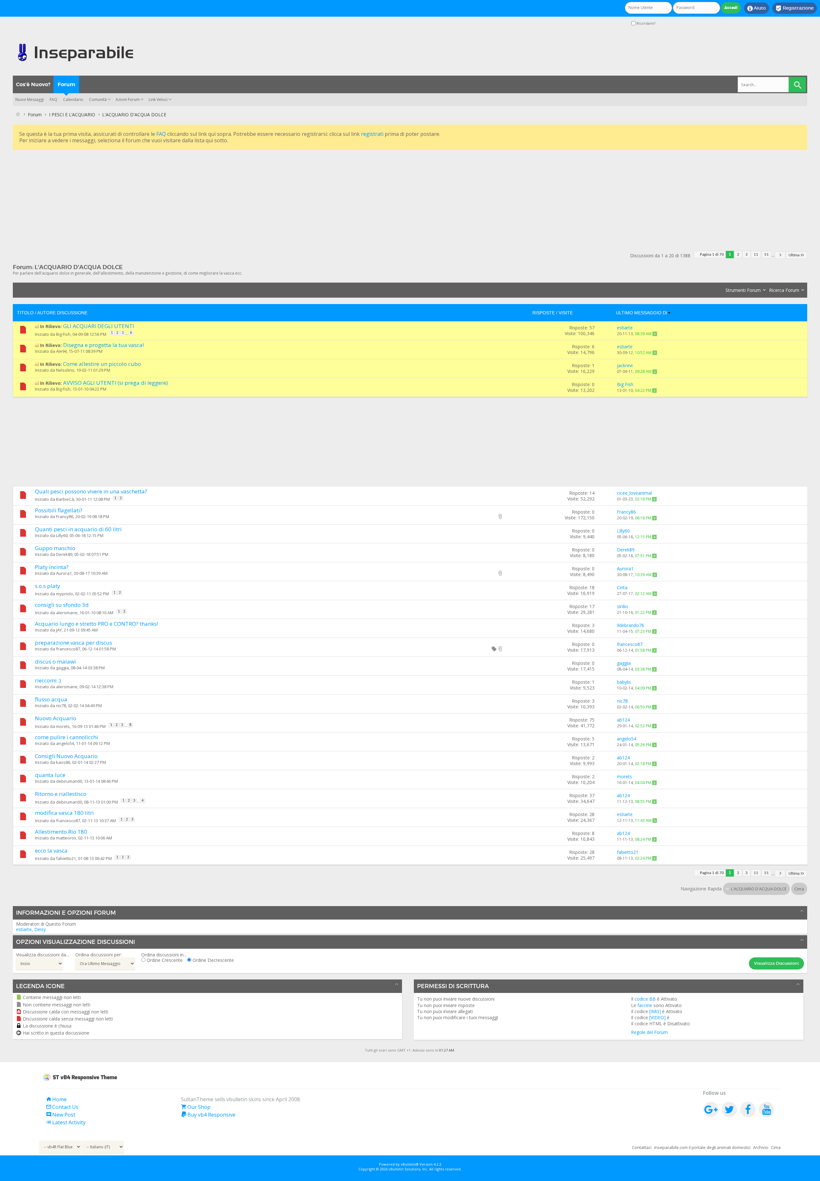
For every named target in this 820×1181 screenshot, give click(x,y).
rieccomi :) (48, 680)
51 (766, 254)
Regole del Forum (649, 1032)
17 (591, 606)
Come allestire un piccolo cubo (102, 364)
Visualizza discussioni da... (42, 954)
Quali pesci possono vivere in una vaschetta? (91, 491)
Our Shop (195, 1107)
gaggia (62, 668)
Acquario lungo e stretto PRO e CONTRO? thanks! (96, 623)
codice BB (645, 999)
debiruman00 (69, 781)
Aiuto (756, 8)
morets (63, 726)
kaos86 (63, 762)
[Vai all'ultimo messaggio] (654, 333)
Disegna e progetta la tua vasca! (103, 345)
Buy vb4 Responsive (208, 1114)
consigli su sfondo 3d (62, 604)
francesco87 (68, 649)
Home (56, 1099)
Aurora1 (64, 573)
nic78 (61, 705)
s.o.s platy (47, 586)
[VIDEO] (657, 1017)
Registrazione (794, 8)
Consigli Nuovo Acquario (66, 756)
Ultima (794, 255)
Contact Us (62, 1107)
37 (591, 795)
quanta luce (50, 775)
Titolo (25, 312)
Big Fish (63, 334)
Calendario (73, 99)
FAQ (53, 99)
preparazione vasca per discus (73, 642)
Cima (799, 889)
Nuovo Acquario (55, 718)
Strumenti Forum (743, 290)
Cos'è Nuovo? (33, 84)
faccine (644, 1005)
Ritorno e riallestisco (60, 793)
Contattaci (642, 1147)
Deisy (40, 929)
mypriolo (64, 594)
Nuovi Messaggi (29, 99)
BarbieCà (65, 499)
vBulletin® (410, 1164)
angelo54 (65, 743)
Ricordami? (645, 23)
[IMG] (655, 1011)
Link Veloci (158, 99)
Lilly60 (62, 535)
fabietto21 (66, 858)
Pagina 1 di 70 (712, 254)
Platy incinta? (52, 567)
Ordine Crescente (164, 960)
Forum (66, 84)
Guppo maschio (55, 548)
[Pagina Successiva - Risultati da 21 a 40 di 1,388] (780, 255)
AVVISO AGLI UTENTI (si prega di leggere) (115, 382)
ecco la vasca (51, 850)
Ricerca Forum (784, 290)
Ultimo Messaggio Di (641, 312)
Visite (566, 312)
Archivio (760, 1147)
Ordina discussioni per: (98, 954)
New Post (60, 1114)
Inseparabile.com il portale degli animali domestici (702, 1147)
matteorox (66, 838)
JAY (59, 630)
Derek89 (64, 554)
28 (591, 814)
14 (591, 493)
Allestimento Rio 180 (61, 831)
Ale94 (61, 351)
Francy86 (64, 516)
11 (756, 254)
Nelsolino (65, 370)
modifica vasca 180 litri (64, 812)
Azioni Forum (128, 99)
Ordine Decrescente (212, 960)
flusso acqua (51, 699)
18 (591, 587)
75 (591, 720)
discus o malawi (55, 661)
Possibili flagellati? (58, 510)
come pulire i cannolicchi (66, 737)
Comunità (98, 99)
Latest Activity (66, 1122)
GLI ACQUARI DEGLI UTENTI (98, 326)
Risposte (543, 312)
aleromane (67, 612)
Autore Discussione (62, 312)
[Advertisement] (205, 196)
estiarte (24, 929)
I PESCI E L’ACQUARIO (72, 114)
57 (591, 328)
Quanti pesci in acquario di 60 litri (78, 529)
